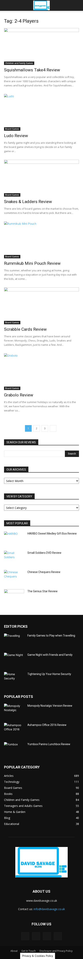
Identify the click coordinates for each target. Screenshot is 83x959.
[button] (6, 5)
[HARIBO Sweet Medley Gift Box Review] (14, 539)
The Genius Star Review (42, 591)
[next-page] (53, 428)
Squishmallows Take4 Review (32, 70)
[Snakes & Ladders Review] (41, 178)
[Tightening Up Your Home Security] (14, 679)
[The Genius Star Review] (14, 596)
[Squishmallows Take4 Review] (41, 46)
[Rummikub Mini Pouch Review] (41, 239)
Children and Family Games (19, 63)
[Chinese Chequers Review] (14, 577)
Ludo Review (16, 135)
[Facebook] (25, 936)
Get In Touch (28, 951)
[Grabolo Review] (41, 371)
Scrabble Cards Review (25, 329)
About (14, 951)
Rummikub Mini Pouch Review (32, 263)
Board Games (12, 128)
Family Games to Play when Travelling (51, 635)
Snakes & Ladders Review (28, 201)
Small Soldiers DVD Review (44, 552)
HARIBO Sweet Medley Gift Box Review (52, 533)
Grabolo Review (18, 395)
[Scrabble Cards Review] (41, 305)
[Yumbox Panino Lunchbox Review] (14, 749)
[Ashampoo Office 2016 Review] (14, 730)
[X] (58, 936)
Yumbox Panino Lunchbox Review (48, 744)
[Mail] (36, 936)
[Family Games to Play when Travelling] (14, 641)
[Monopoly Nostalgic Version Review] (14, 711)
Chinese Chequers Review (43, 572)
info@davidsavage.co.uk (49, 909)
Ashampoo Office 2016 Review (46, 725)
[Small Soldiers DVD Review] (14, 558)
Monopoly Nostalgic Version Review (49, 705)
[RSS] (47, 936)
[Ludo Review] (41, 112)
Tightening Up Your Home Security (49, 674)
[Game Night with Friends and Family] (14, 660)
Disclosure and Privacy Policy (56, 951)
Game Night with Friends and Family (50, 654)
